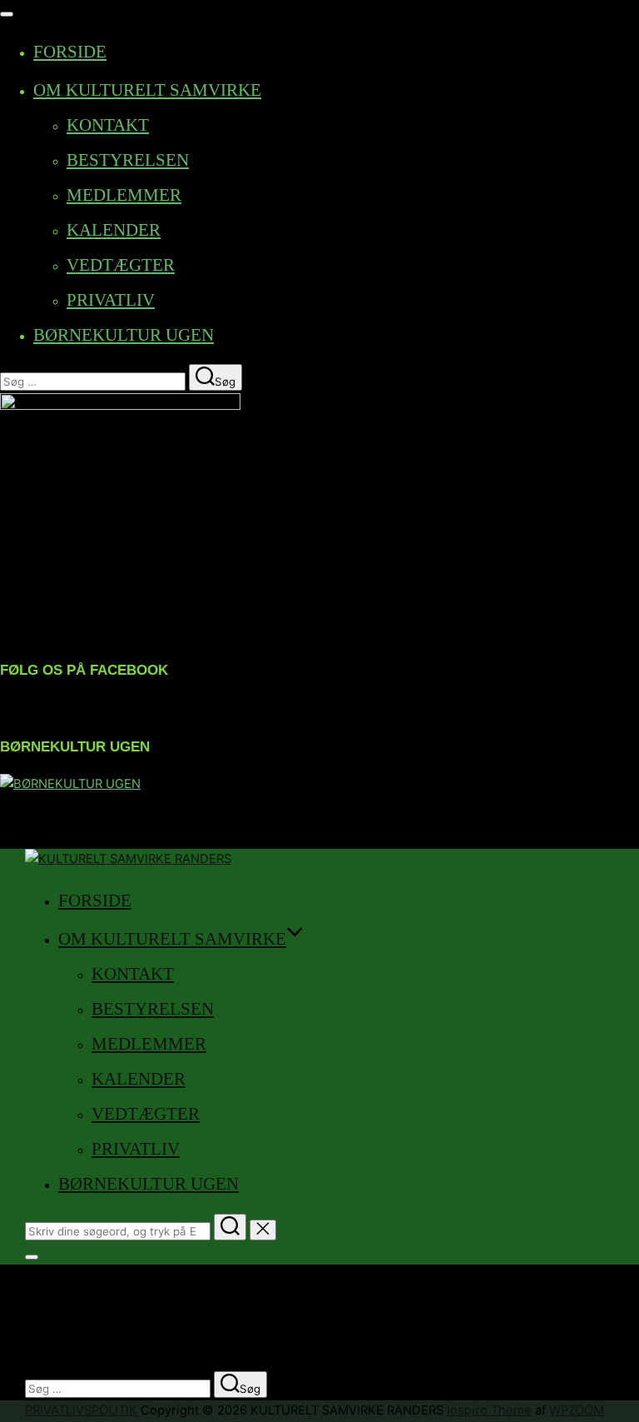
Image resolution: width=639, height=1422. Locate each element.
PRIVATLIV (111, 300)
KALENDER (114, 230)
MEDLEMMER (124, 195)
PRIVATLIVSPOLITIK (81, 1410)
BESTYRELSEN (128, 160)
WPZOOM (576, 1410)
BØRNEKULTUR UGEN (123, 335)
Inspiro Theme (489, 1410)
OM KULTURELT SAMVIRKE (147, 90)
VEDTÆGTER (121, 265)
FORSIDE (69, 52)
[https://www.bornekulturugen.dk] (70, 783)
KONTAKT (108, 125)
